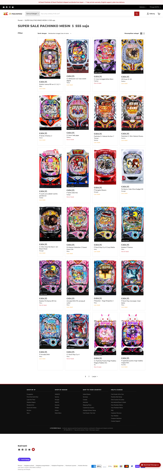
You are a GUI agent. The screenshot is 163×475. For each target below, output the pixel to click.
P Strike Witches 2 (45, 136)
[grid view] (141, 33)
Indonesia (142, 7)
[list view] (144, 33)
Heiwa (56, 410)
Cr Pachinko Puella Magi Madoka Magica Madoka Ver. (105, 362)
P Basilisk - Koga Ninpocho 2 (103, 301)
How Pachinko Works (117, 405)
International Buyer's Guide (118, 402)
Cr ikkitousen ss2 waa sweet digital (76, 80)
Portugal (154, 7)
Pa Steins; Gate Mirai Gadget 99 (132, 189)
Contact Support (115, 421)
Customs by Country (88, 408)
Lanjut (94, 376)
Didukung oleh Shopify (24, 469)
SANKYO (57, 394)
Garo (28, 413)
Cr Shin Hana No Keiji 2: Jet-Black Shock (48, 248)
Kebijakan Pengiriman (57, 465)
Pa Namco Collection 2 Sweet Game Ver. (77, 248)
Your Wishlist (114, 416)
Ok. (95, 365)
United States (86, 394)
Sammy (96, 140)
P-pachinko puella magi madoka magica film (132, 362)
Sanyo (41, 138)
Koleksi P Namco (127, 247)
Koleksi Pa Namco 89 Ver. (48, 301)
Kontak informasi (82, 465)
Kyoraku (123, 365)
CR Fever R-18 (126, 79)
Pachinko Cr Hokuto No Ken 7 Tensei (104, 137)
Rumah (20, 20)
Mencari (20, 465)
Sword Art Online (31, 408)
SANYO (57, 402)
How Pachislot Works (117, 408)
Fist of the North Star (32, 397)
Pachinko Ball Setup (116, 397)
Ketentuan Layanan (71, 465)
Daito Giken (58, 413)
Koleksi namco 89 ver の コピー (50, 84)
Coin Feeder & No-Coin (117, 394)
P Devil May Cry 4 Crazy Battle (104, 247)
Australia (85, 402)
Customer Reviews (116, 413)
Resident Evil (30, 405)
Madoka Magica (31, 402)
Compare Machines (116, 418)
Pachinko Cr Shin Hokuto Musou (132, 136)
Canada (85, 400)
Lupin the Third (31, 400)
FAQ (112, 410)
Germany (85, 397)
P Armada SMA (44, 354)
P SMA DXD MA (72, 193)
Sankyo (123, 81)
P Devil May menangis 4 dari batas (131, 302)
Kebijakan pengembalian (43, 465)
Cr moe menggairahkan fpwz (103, 79)
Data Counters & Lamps (117, 400)
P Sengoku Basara (100, 190)
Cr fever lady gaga (73, 135)
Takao (68, 83)
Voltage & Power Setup (89, 410)
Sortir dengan (42, 33)
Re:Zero (29, 410)
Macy (40, 86)
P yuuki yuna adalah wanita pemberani (48, 195)
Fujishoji (96, 81)
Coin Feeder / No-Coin (89, 413)
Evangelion (30, 394)
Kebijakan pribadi (29, 465)
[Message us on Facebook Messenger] (33, 449)
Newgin (96, 192)
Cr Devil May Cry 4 (73, 354)
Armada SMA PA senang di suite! (76, 302)
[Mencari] (136, 14)
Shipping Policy (87, 405)
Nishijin (41, 198)
